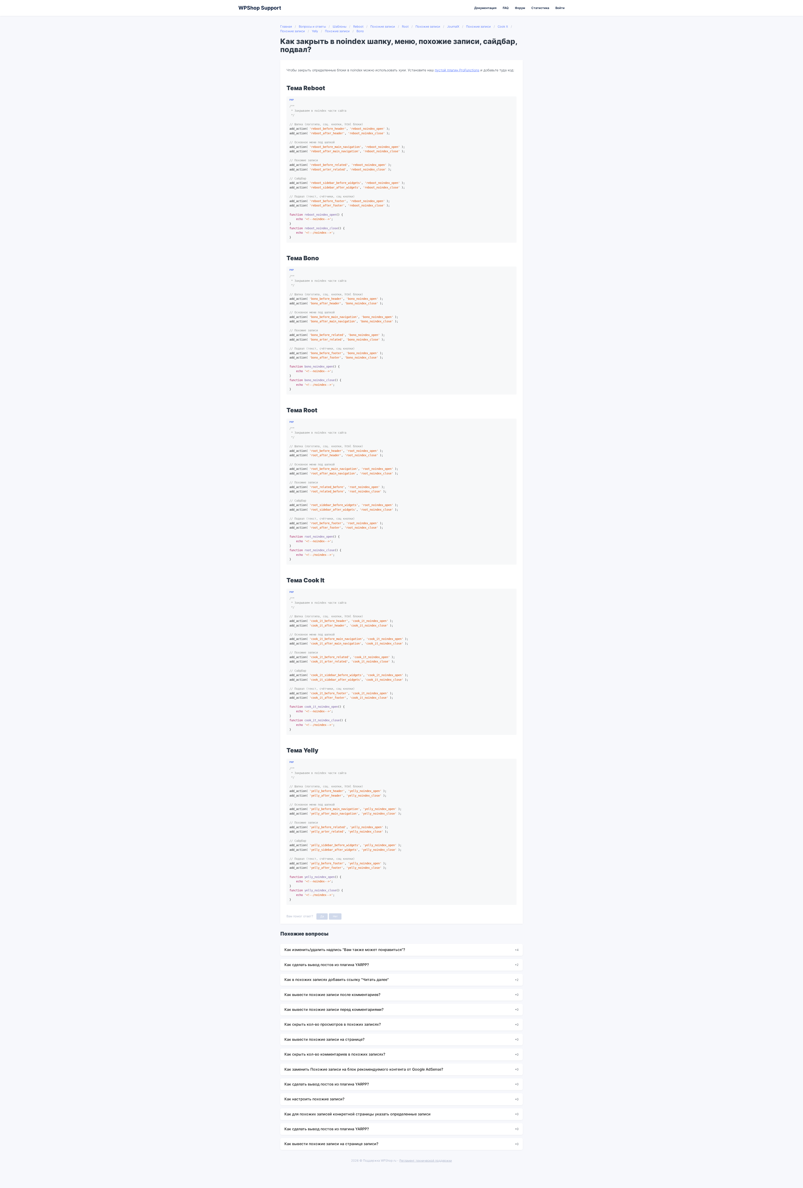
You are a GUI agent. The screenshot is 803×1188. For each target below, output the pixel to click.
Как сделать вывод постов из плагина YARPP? (326, 964)
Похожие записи (382, 26)
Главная (286, 26)
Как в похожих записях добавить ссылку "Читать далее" (336, 979)
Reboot (358, 26)
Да (322, 916)
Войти (560, 8)
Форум (520, 8)
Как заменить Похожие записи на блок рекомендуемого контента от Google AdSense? (363, 1069)
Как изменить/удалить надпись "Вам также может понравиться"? (344, 949)
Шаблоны (339, 26)
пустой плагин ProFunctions (457, 70)
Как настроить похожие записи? (314, 1099)
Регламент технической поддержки (425, 1160)
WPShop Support (259, 8)
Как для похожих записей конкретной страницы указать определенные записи (357, 1114)
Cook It (503, 26)
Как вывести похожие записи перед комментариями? (334, 1009)
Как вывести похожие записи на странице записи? (331, 1144)
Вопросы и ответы (312, 26)
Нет (335, 916)
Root (405, 26)
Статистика (540, 8)
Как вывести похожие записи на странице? (324, 1039)
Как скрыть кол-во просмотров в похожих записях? (332, 1024)
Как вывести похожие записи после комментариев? (332, 994)
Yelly (315, 31)
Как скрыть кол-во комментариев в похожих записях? (334, 1054)
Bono (360, 31)
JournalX (453, 26)
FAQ (506, 8)
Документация (485, 8)
